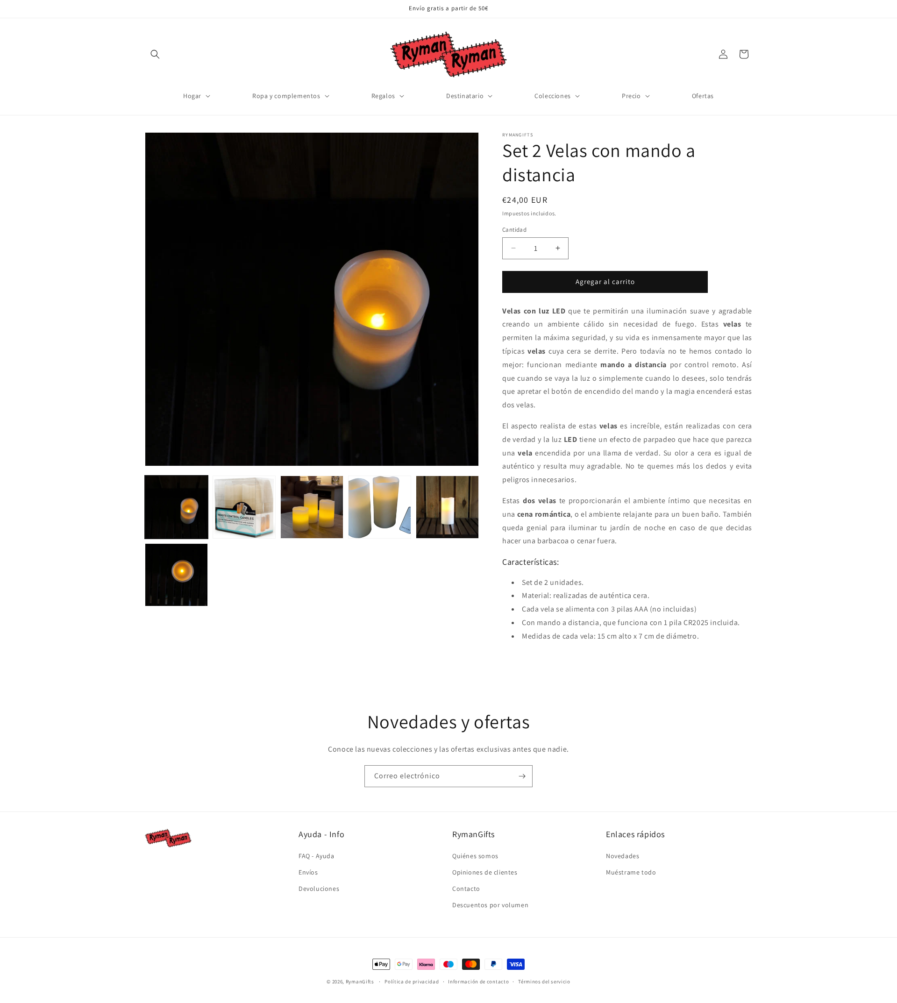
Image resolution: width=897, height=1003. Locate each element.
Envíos (308, 872)
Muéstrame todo (631, 872)
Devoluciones (319, 888)
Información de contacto (478, 981)
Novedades (622, 856)
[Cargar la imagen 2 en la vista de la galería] (244, 507)
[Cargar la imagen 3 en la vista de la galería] (311, 507)
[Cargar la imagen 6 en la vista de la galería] (176, 574)
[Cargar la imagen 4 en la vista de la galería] (379, 507)
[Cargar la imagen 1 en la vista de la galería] (176, 507)
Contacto (466, 888)
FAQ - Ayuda (317, 856)
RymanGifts (360, 981)
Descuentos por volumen (490, 905)
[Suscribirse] (522, 776)
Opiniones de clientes (485, 872)
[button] (155, 54)
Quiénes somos (475, 856)
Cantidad (514, 230)
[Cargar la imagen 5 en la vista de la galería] (447, 507)
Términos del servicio (544, 981)
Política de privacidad (411, 981)
